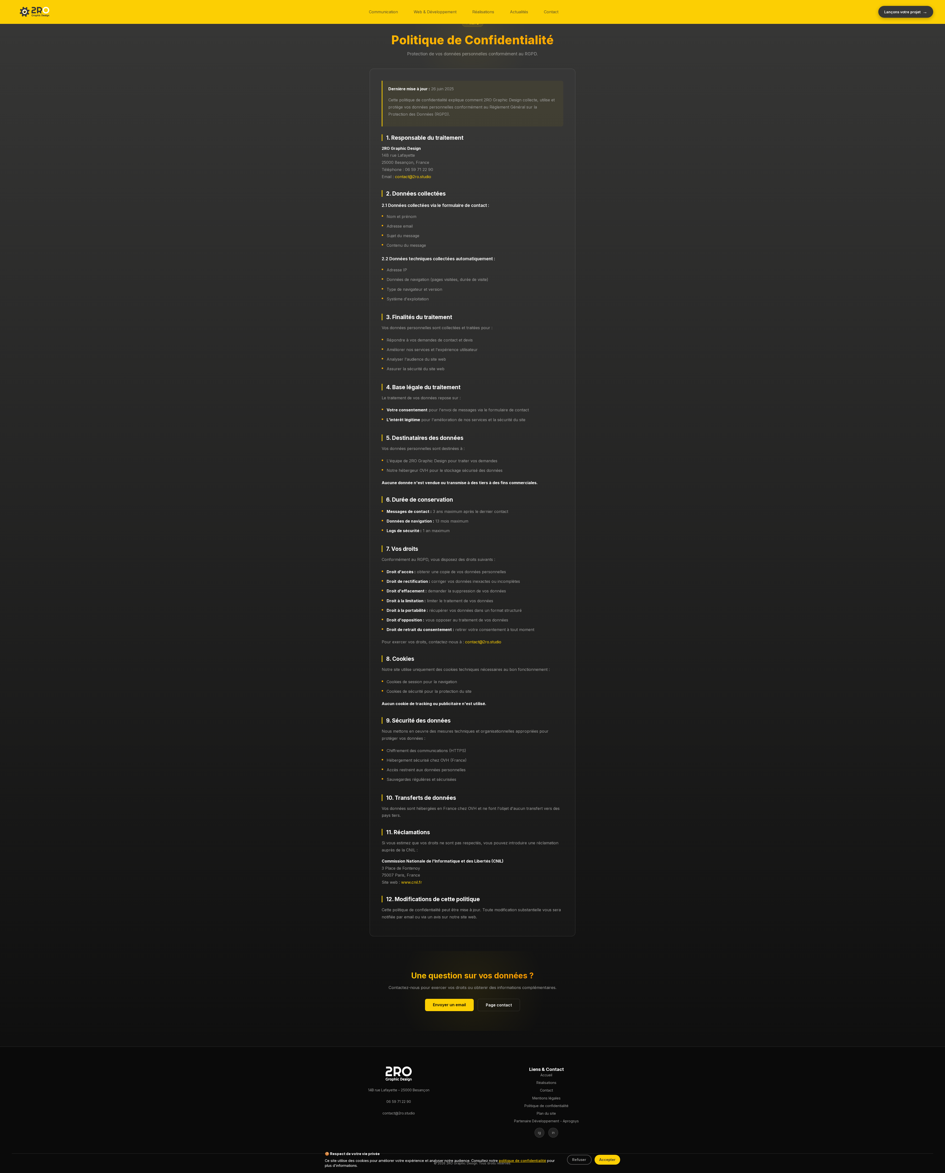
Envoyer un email (449, 1004)
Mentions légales (546, 1098)
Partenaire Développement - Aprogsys (546, 1121)
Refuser (579, 1160)
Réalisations (483, 11)
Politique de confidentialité (546, 1106)
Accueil (546, 1075)
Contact (551, 11)
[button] (34, 12)
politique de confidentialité (522, 1160)
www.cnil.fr (411, 882)
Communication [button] (383, 11)
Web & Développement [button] (435, 11)
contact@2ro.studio (413, 176)
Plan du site (546, 1113)
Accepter (607, 1160)
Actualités (519, 11)
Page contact (499, 1005)
